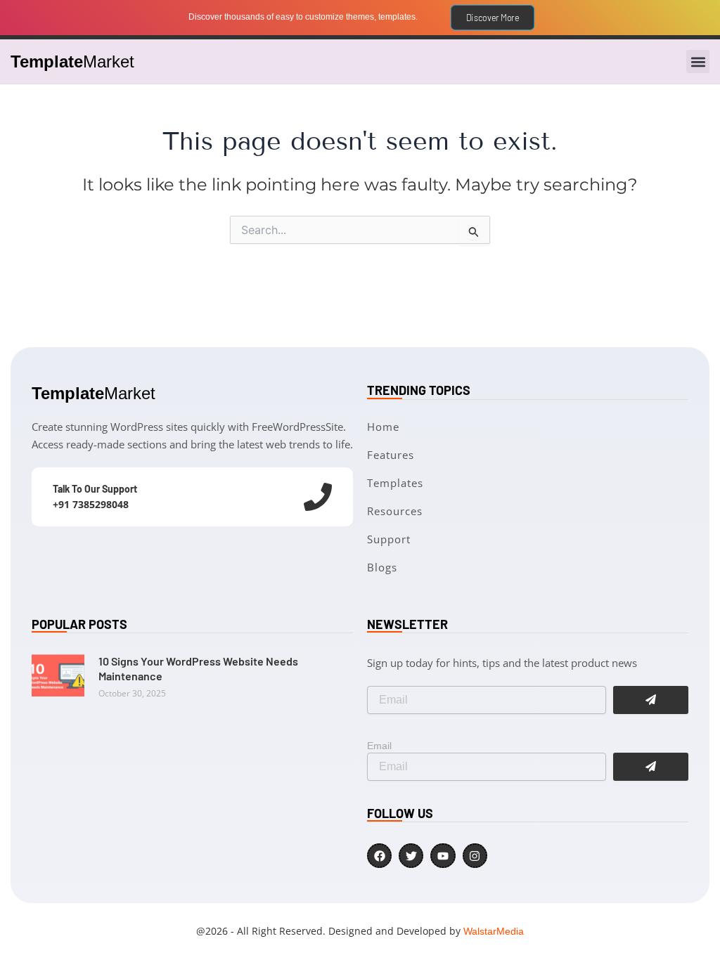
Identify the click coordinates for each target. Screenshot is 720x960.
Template (72, 61)
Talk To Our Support (95, 489)
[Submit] (650, 767)
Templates (395, 483)
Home (383, 427)
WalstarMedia (493, 931)
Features (390, 455)
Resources (395, 511)
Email (379, 745)
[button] (697, 61)
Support (389, 539)
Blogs (382, 567)
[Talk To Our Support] (318, 497)
